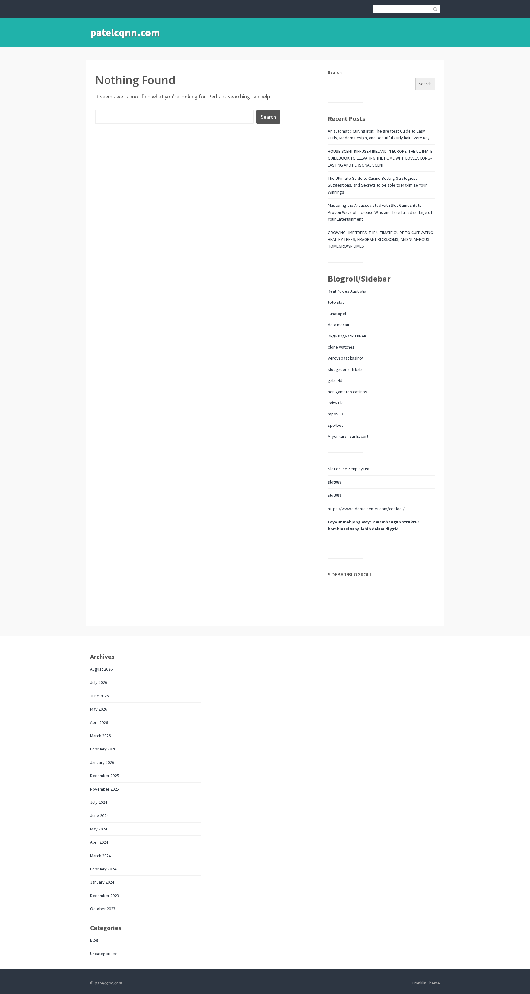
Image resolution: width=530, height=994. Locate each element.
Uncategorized (103, 953)
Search (335, 72)
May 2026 (98, 709)
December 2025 (104, 775)
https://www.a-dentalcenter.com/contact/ (366, 508)
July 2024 (98, 802)
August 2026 (101, 669)
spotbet (335, 425)
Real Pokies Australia (347, 291)
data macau (338, 324)
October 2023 (102, 908)
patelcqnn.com (125, 32)
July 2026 (98, 682)
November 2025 (104, 789)
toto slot (336, 302)
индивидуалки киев (347, 336)
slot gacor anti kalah (346, 369)
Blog (94, 940)
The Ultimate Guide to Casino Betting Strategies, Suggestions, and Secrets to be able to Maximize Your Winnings (377, 185)
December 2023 (104, 895)
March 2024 (100, 855)
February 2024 (103, 869)
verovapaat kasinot (345, 358)
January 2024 (102, 882)
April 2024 (99, 842)
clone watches (341, 347)
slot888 (334, 482)
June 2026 (99, 696)
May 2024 (98, 829)
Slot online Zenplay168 (348, 469)
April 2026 (99, 722)
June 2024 (99, 815)
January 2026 (102, 762)
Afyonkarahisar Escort (348, 436)
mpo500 (335, 414)
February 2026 (103, 749)
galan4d (335, 380)
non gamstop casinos (347, 392)
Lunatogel (337, 313)
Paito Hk (335, 403)
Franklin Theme (426, 983)
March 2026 (100, 735)
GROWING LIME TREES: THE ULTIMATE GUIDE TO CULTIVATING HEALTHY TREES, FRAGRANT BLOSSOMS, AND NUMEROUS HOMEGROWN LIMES (380, 239)
